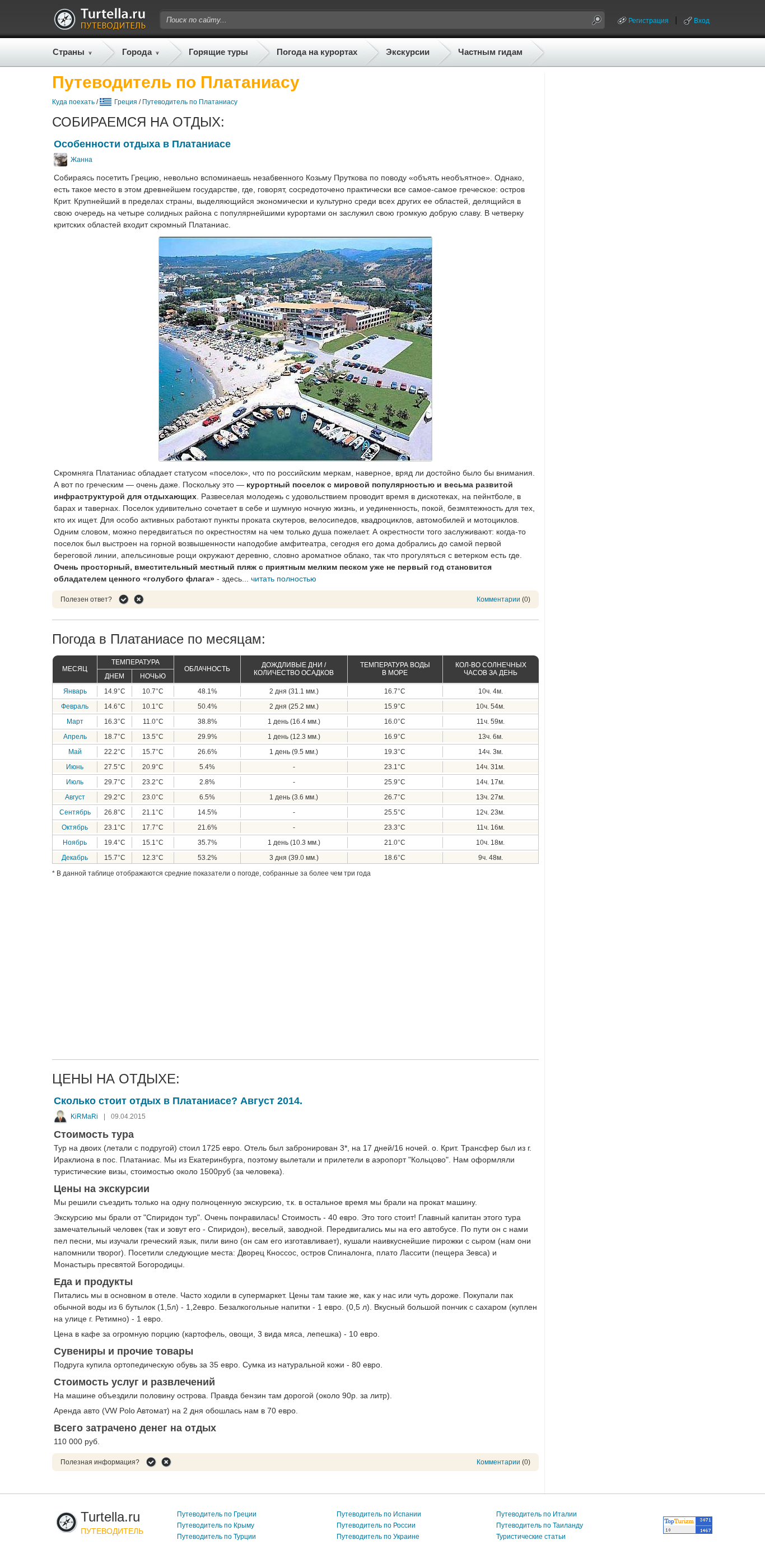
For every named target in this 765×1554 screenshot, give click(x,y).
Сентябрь (75, 812)
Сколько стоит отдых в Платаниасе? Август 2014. (178, 1100)
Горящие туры (218, 52)
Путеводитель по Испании (379, 1514)
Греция (125, 102)
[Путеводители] (100, 26)
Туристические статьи (531, 1537)
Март (75, 721)
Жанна (81, 160)
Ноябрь (75, 842)
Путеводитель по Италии (536, 1514)
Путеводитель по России (376, 1525)
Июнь (74, 767)
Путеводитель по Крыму (215, 1525)
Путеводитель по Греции (216, 1514)
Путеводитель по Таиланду (539, 1525)
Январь (75, 691)
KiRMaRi (84, 1116)
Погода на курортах (317, 52)
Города (137, 52)
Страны (69, 52)
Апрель (75, 737)
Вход (702, 21)
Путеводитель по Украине (378, 1537)
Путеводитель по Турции (216, 1537)
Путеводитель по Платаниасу (189, 102)
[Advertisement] (295, 966)
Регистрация (648, 21)
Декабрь (75, 858)
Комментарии (498, 599)
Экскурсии (408, 52)
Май (75, 752)
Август (75, 797)
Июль (74, 782)
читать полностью (283, 578)
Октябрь (75, 827)
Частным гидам (490, 52)
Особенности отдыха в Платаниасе (142, 144)
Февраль (74, 706)
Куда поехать (73, 102)
